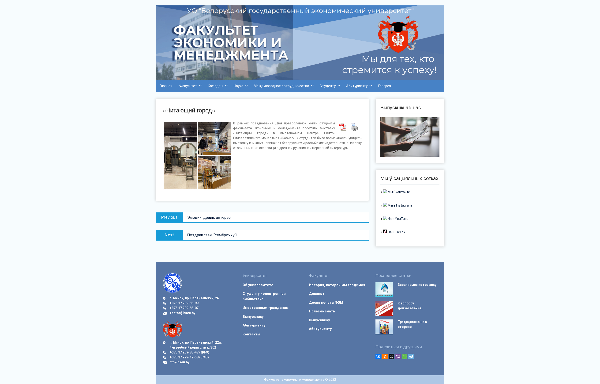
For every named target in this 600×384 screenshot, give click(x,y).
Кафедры (215, 86)
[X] (391, 356)
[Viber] (398, 356)
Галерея (384, 86)
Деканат (316, 294)
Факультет (188, 86)
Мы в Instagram (399, 205)
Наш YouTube (398, 219)
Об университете (258, 285)
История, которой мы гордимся (337, 285)
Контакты (251, 334)
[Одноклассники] (385, 356)
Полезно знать (322, 311)
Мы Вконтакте (398, 192)
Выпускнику (253, 317)
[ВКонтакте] (378, 356)
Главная (165, 86)
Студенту (328, 86)
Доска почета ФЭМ (326, 302)
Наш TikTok (396, 232)
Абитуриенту (357, 86)
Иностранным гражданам (266, 308)
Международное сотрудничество (281, 86)
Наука (238, 86)
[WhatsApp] (404, 356)
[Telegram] (411, 356)
